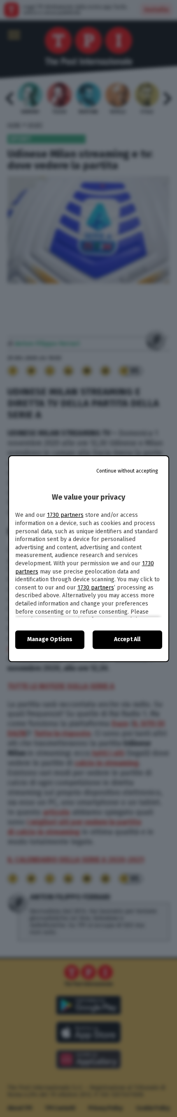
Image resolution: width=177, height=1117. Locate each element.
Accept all (127, 639)
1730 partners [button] (65, 515)
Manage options (49, 639)
